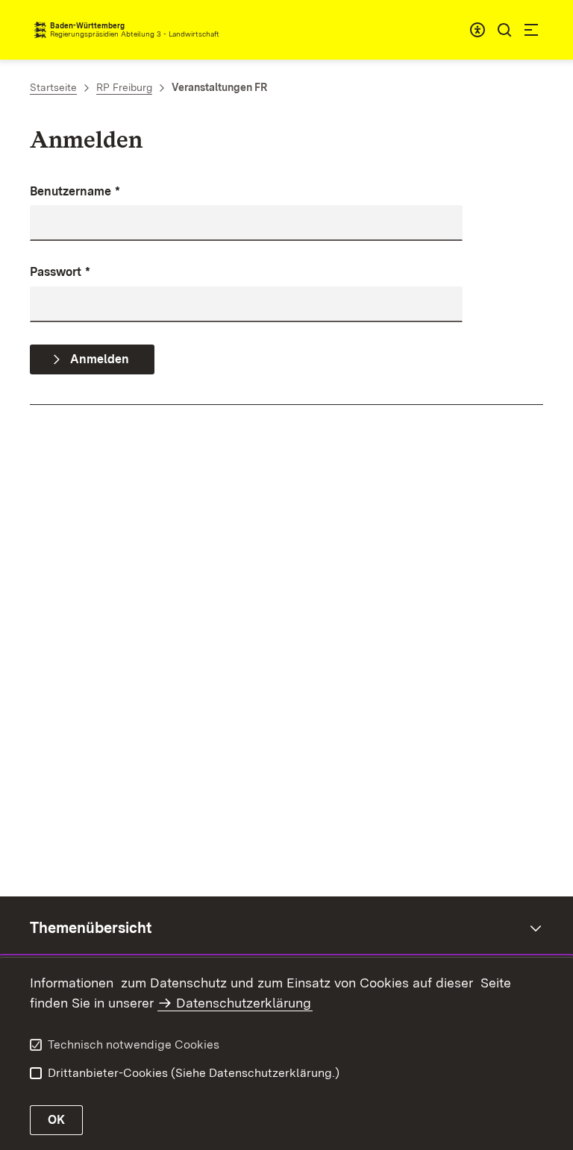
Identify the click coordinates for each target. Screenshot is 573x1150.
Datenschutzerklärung (243, 1003)
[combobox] (477, 30)
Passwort (60, 272)
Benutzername (75, 191)
